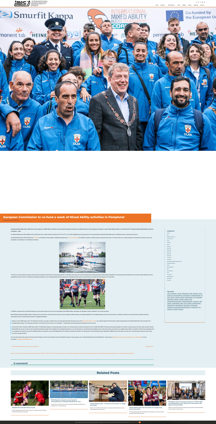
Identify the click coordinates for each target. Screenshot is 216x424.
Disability (190, 293)
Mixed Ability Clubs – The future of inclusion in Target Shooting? (108, 404)
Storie (179, 5)
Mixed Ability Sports (130, 353)
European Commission (27, 353)
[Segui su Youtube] (202, 2)
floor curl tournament (73, 237)
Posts (168, 272)
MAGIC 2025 (169, 303)
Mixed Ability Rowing (112, 353)
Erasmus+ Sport (19, 353)
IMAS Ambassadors (170, 299)
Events (168, 240)
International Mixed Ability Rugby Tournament (74, 353)
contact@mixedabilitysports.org (24, 339)
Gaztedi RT (169, 242)
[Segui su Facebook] (196, 2)
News (18, 220)
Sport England (169, 278)
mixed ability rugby (121, 353)
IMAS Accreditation (199, 297)
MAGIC (201, 301)
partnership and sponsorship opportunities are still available (127, 337)
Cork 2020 (179, 293)
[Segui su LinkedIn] (204, 2)
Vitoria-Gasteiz (181, 309)
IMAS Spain (61, 353)
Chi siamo (162, 5)
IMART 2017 (169, 246)
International (169, 259)
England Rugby (195, 293)
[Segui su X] (200, 2)
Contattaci (196, 5)
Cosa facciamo (171, 5)
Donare (189, 5)
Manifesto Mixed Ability (176, 303)
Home (157, 5)
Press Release (169, 274)
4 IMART (35, 237)
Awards (168, 293)
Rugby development (170, 276)
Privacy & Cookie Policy (134, 422)
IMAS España (182, 299)
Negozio (184, 5)
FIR (201, 295)
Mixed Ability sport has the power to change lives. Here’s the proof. (145, 408)
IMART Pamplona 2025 (51, 353)
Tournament (169, 280)
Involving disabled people (171, 263)
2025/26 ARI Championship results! (23, 407)
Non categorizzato (170, 270)
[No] (214, 422)
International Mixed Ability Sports (90, 353)
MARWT (182, 303)
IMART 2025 (43, 353)
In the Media (169, 257)
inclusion (190, 299)
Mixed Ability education (171, 305)
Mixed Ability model (187, 305)
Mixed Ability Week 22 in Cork (89, 321)
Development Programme (171, 236)
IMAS (57, 353)
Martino (6, 220)
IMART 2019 (169, 248)
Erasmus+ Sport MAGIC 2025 (177, 295)
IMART (168, 244)
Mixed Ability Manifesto (179, 305)
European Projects (36, 353)
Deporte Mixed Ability (185, 293)
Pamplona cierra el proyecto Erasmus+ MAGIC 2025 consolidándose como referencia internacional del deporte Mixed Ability (185, 403)
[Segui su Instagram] (198, 2)
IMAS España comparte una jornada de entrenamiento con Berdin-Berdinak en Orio (66, 400)
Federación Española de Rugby (195, 295)
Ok (139, 422)
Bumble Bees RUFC (174, 293)
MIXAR (168, 265)
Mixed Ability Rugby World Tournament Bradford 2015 (182, 307)
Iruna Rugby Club (196, 301)
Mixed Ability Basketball (103, 353)
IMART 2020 (177, 297)
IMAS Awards (176, 299)
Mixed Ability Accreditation (196, 303)
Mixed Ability (189, 303)
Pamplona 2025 (169, 309)
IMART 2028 (169, 255)
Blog (15, 220)
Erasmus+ (13, 353)
